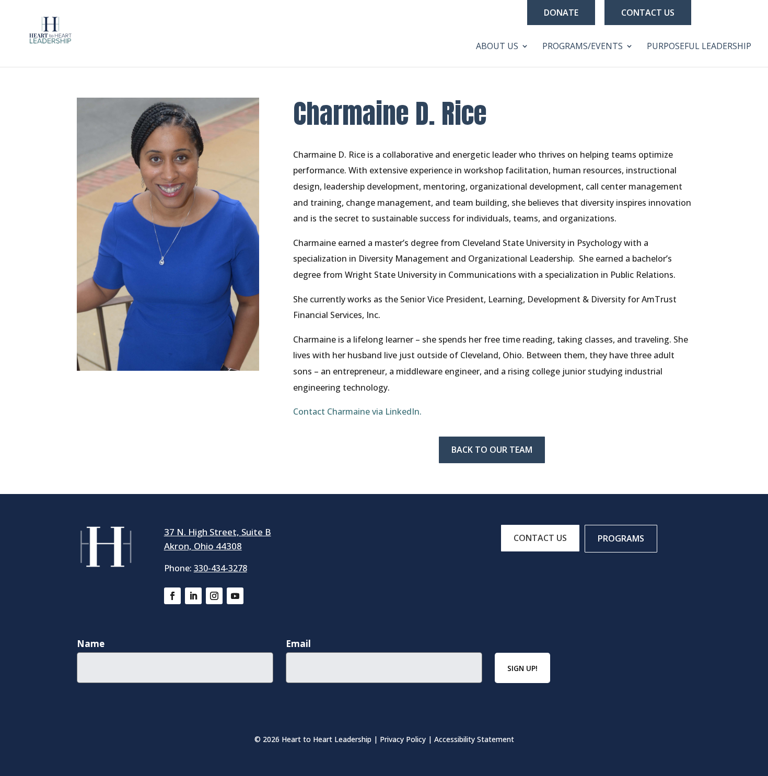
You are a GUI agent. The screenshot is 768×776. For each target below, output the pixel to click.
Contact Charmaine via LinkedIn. (357, 411)
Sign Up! (522, 668)
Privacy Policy (403, 739)
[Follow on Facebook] (172, 595)
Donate (561, 12)
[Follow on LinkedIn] (193, 595)
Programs (621, 538)
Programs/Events (582, 47)
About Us (497, 47)
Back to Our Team (491, 449)
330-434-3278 (220, 568)
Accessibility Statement (474, 739)
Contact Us (647, 12)
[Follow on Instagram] (214, 595)
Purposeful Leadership (699, 47)
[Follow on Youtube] (235, 595)
